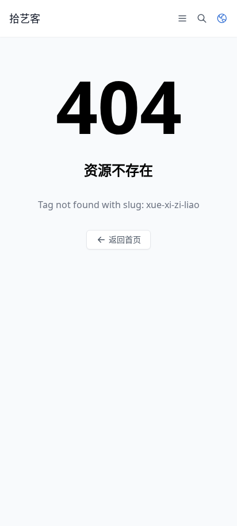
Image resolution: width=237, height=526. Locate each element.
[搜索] (202, 18)
